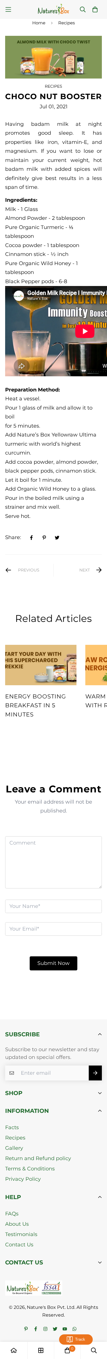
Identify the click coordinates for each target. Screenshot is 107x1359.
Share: (13, 537)
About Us (17, 1224)
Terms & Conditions (30, 1169)
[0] (67, 1350)
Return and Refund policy (38, 1158)
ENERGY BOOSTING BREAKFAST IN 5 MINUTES (35, 705)
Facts (12, 1127)
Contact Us (19, 1244)
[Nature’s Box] (53, 9)
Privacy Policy (23, 1179)
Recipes (66, 23)
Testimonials (21, 1234)
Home (38, 23)
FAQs (12, 1214)
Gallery (14, 1148)
